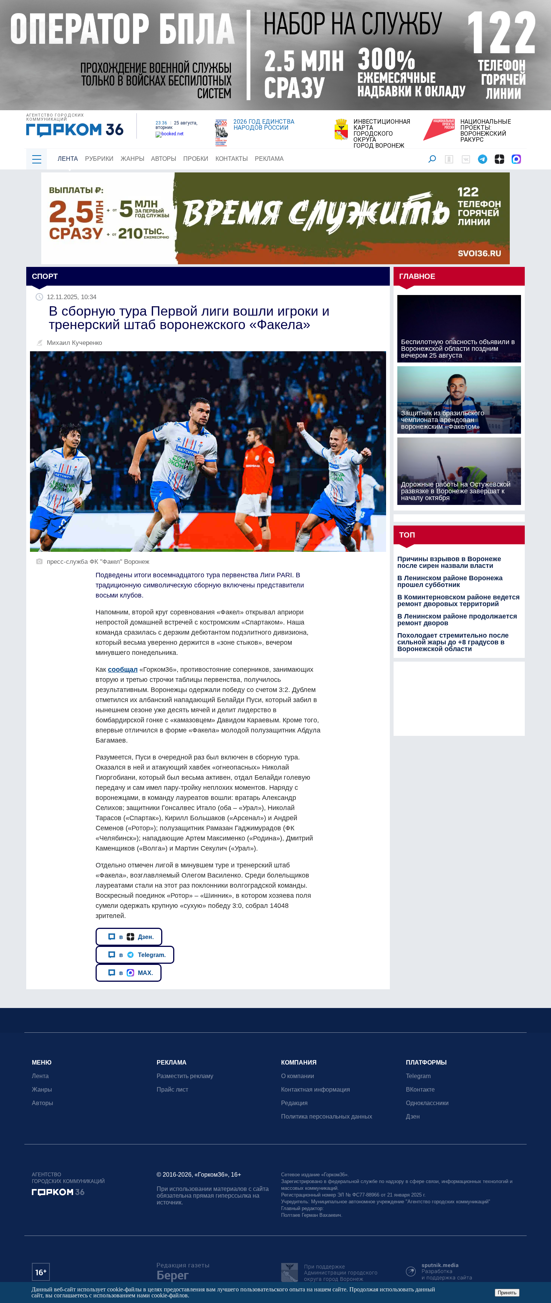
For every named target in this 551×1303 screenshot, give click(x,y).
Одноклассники (427, 1103)
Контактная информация (315, 1089)
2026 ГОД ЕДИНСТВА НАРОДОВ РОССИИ (264, 125)
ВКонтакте (420, 1089)
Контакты (232, 159)
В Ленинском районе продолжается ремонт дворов (457, 619)
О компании (297, 1076)
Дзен (413, 1116)
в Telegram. (142, 954)
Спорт (45, 276)
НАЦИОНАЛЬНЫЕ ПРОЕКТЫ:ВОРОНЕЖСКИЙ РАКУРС (485, 131)
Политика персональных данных (326, 1116)
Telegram (418, 1076)
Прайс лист (172, 1089)
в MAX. (136, 972)
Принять (507, 1293)
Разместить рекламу (185, 1076)
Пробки (195, 159)
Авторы (163, 159)
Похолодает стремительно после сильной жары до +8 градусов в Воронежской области (453, 642)
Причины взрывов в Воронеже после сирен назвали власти (449, 562)
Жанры (132, 159)
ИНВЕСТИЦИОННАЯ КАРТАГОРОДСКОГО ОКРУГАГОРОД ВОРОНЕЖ (381, 134)
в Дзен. (136, 936)
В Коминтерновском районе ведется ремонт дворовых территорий (458, 600)
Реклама (269, 159)
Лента (68, 159)
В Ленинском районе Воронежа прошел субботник (450, 581)
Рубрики (99, 159)
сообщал (123, 669)
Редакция (294, 1103)
